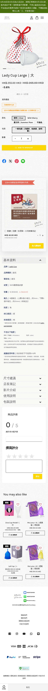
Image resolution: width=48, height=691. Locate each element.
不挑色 (39, 122)
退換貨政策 (22, 676)
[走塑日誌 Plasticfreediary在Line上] (38, 635)
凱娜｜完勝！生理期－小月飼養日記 (21, 231)
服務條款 (6, 676)
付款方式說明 (24, 624)
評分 (37, 476)
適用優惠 (5, 99)
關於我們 (24, 618)
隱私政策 (14, 676)
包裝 (4, 129)
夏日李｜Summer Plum (23, 122)
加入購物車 (36, 246)
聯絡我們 (24, 615)
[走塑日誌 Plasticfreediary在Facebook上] (10, 635)
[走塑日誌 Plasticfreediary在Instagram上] (17, 635)
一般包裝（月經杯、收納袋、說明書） (28, 130)
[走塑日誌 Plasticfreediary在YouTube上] (24, 635)
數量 (4, 137)
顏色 (4, 118)
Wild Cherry (33, 118)
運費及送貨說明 (24, 621)
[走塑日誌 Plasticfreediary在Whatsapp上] (31, 635)
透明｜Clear (19, 118)
